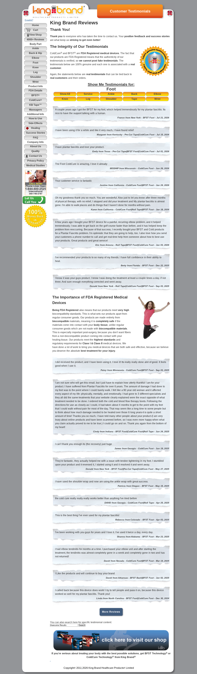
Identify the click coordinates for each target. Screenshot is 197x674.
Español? (29, 20)
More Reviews (111, 611)
